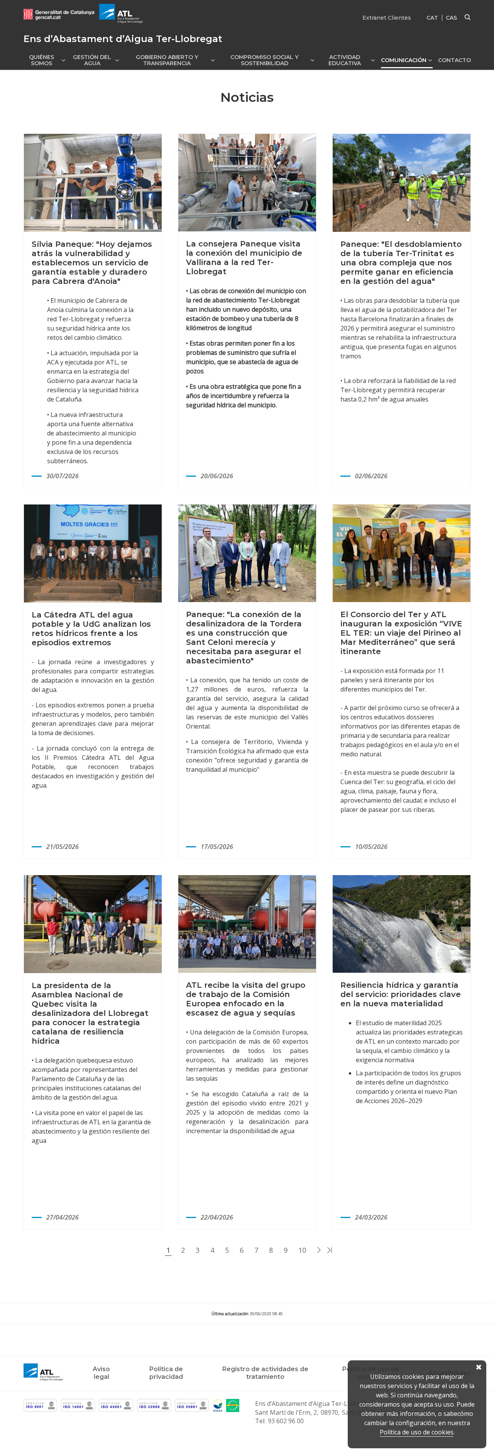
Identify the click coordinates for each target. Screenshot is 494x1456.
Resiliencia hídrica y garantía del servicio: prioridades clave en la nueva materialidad (400, 994)
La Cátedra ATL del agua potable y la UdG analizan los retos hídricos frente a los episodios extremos (91, 628)
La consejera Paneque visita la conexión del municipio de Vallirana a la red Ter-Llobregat (244, 257)
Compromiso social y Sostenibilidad (264, 60)
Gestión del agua (92, 60)
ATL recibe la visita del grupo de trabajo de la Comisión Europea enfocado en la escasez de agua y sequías (245, 998)
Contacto (454, 60)
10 (302, 1250)
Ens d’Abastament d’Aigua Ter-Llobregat (313, 1403)
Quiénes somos (41, 60)
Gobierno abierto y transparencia (167, 60)
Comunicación (403, 60)
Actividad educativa (344, 60)
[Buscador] (468, 17)
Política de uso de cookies (416, 1432)
